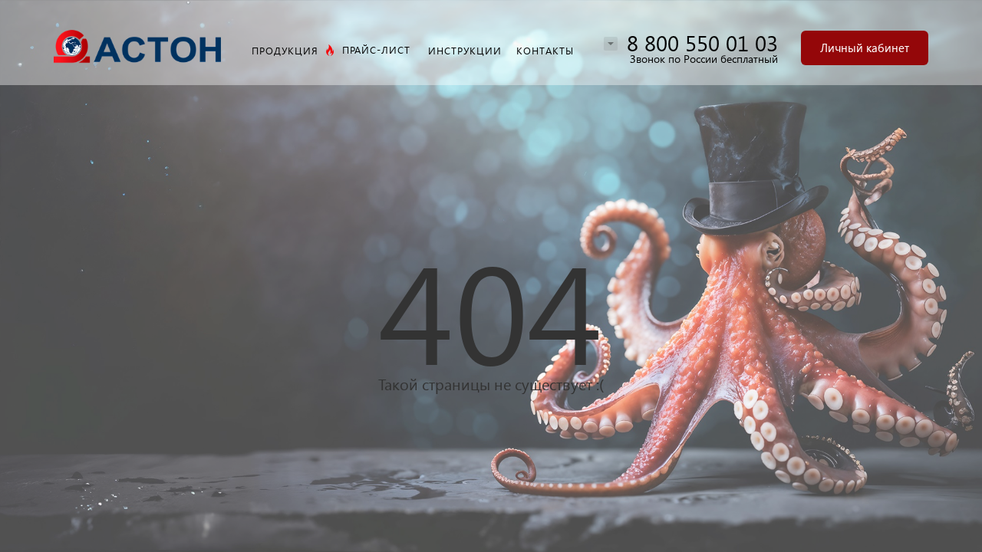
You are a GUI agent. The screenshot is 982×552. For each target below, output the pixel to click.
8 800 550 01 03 (702, 42)
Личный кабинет (864, 47)
